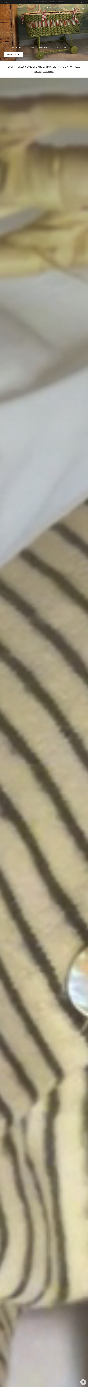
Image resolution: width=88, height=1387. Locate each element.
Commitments (48, 72)
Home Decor (13, 54)
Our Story (37, 72)
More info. (60, 3)
